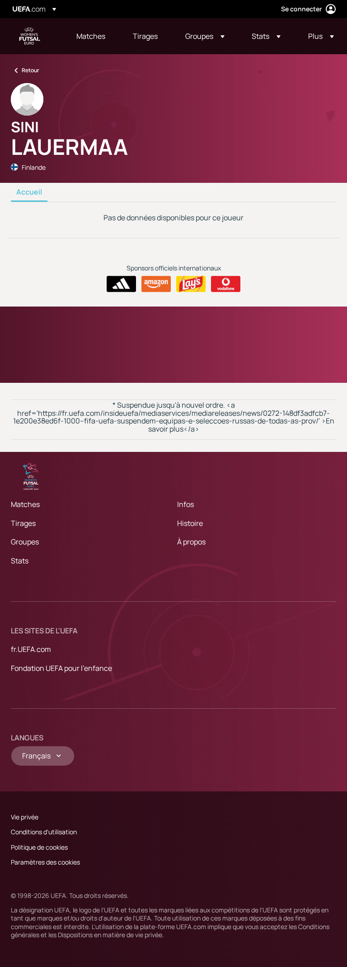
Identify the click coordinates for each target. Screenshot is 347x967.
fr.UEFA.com (31, 649)
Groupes (25, 542)
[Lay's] (191, 284)
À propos (191, 542)
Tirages (23, 523)
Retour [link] (30, 70)
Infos (185, 504)
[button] (204, 36)
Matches (25, 504)
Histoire (190, 523)
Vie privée (24, 817)
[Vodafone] (225, 284)
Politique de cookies (39, 847)
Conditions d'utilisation (44, 832)
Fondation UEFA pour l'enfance (61, 668)
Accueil (29, 192)
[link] (90, 36)
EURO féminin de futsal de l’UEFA (30, 36)
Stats (19, 561)
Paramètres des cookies (45, 862)
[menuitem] (93, 36)
